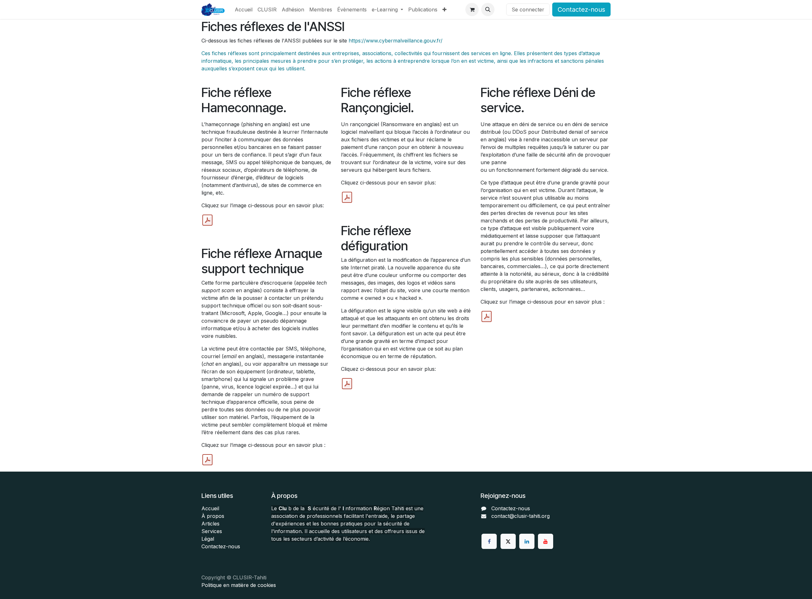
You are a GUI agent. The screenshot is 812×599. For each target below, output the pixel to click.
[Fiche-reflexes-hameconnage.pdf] (207, 220)
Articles (210, 523)
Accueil (210, 508)
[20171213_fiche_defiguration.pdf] (347, 384)
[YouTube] (545, 541)
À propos (212, 516)
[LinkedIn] (526, 541)
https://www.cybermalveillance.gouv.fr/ (395, 40)
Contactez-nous (581, 9)
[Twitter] (508, 541)
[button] (487, 9)
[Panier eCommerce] (472, 9)
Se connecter (528, 9)
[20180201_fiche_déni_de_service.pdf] (487, 317)
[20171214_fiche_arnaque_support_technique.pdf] (207, 460)
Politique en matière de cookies (238, 585)
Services (211, 531)
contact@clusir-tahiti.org (520, 516)
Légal (207, 539)
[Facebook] (489, 541)
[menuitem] (243, 9)
